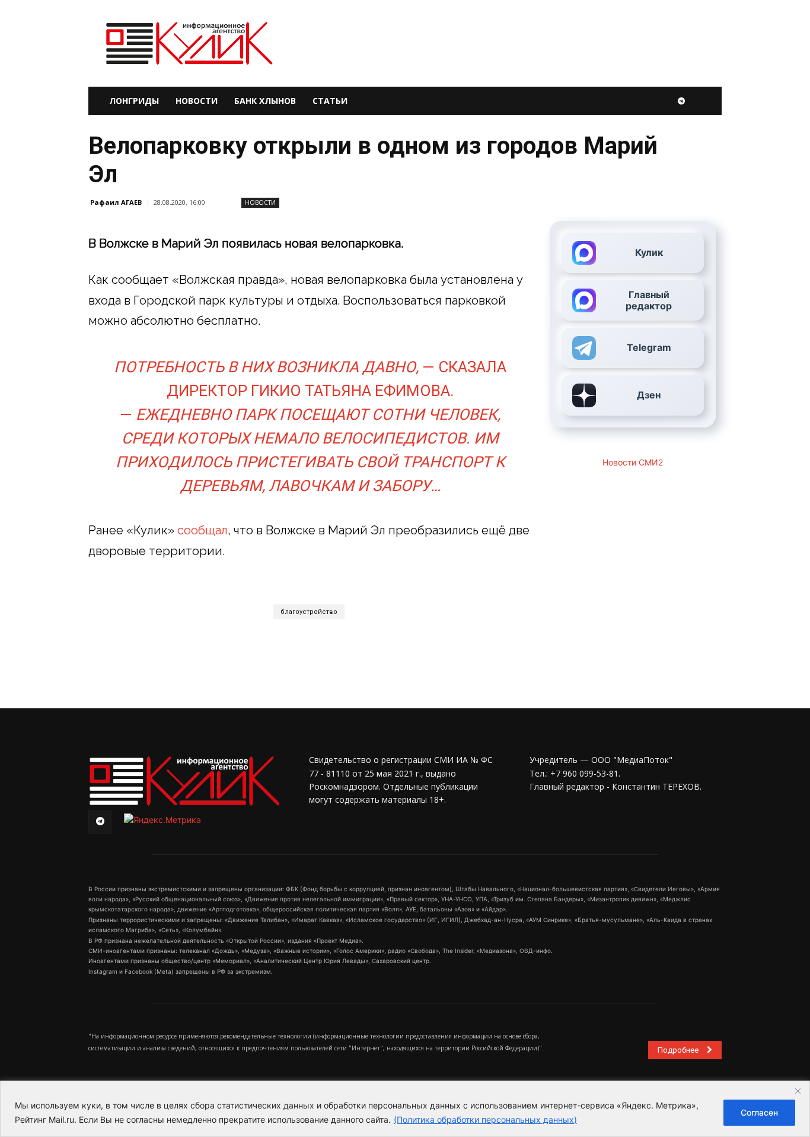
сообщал (202, 530)
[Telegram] (681, 101)
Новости (197, 100)
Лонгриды (134, 100)
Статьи (329, 100)
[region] (405, 1109)
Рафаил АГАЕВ (116, 202)
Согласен (759, 1112)
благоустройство (308, 612)
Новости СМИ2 (632, 462)
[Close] (797, 1091)
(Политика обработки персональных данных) (485, 1119)
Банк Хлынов (265, 100)
